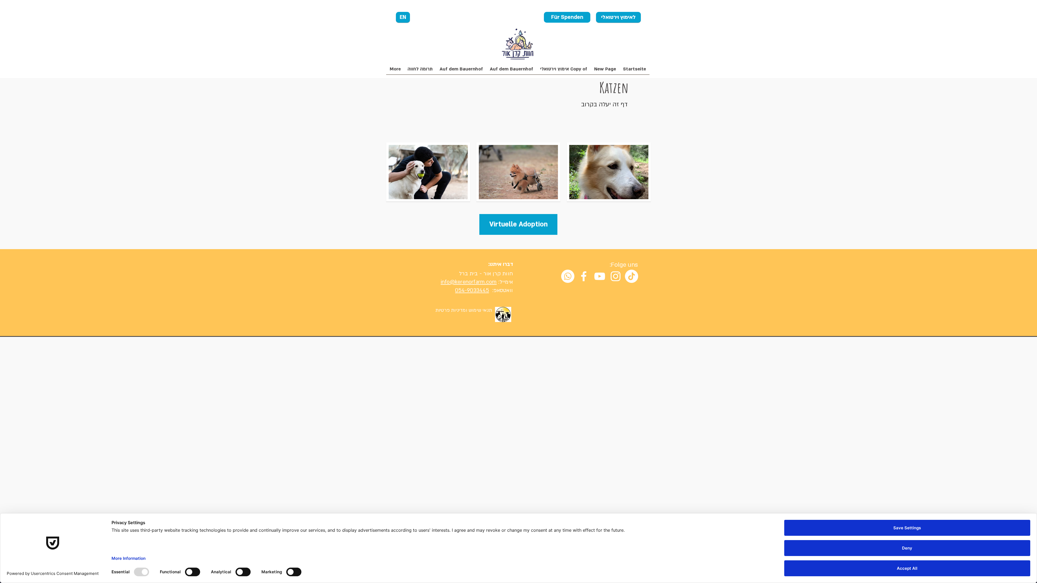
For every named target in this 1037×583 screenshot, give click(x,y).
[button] (420, 71)
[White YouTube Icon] (599, 276)
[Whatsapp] (567, 276)
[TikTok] (631, 276)
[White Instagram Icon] (615, 276)
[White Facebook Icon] (583, 276)
